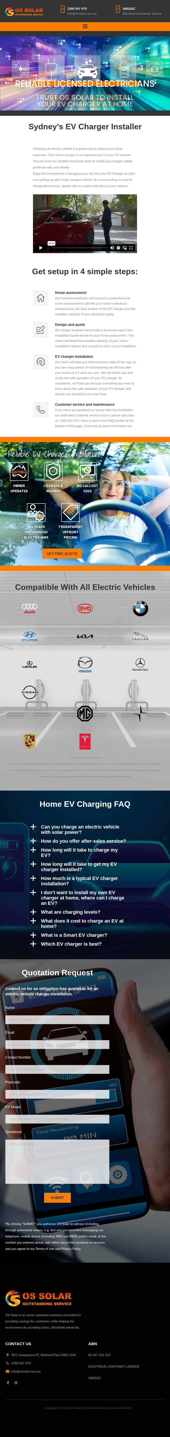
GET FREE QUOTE (61, 554)
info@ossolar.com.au (82, 13)
